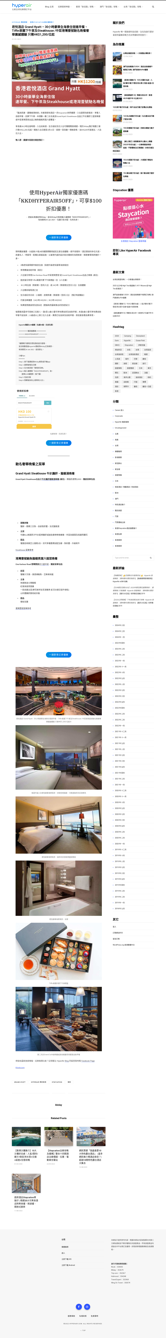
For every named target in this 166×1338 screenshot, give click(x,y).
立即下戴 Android (68, 1265)
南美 (116, 440)
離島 (135, 386)
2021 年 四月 (120, 773)
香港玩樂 (118, 534)
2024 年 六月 (120, 625)
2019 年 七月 (120, 867)
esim (117, 340)
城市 (127, 359)
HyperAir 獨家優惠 (38, 1082)
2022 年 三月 (120, 714)
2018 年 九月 (120, 909)
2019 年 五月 (120, 879)
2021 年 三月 (120, 779)
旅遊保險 (118, 368)
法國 (146, 373)
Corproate (119, 416)
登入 (114, 927)
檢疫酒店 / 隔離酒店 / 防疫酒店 (126, 487)
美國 (116, 382)
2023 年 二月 (120, 655)
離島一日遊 (147, 386)
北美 (116, 434)
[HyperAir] (25, 6)
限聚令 (126, 386)
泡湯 (116, 377)
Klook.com (20, 1067)
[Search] (153, 7)
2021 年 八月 (120, 749)
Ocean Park (140, 340)
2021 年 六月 (120, 761)
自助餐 (126, 382)
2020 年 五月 (120, 826)
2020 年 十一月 (120, 796)
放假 (125, 363)
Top (84, 1330)
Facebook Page (88, 1061)
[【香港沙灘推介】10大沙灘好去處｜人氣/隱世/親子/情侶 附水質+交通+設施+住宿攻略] (26, 1136)
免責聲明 (94, 1316)
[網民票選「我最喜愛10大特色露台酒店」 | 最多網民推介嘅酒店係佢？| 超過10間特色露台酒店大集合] (91, 1136)
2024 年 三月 (120, 631)
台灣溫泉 (147, 350)
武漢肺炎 (135, 373)
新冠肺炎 (118, 463)
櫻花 (116, 373)
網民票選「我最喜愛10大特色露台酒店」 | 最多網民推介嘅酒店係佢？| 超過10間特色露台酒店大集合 (91, 1156)
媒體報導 (118, 451)
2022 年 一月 (120, 726)
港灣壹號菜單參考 (23, 608)
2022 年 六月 (120, 696)
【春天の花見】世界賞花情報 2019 (132, 594)
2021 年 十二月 (120, 731)
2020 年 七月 (120, 814)
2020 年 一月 (120, 844)
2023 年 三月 (120, 649)
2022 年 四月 (120, 708)
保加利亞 (118, 350)
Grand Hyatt (20, 1082)
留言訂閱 (116, 939)
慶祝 (144, 359)
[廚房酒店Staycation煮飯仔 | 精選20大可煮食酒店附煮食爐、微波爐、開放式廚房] (26, 1183)
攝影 (116, 363)
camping (127, 336)
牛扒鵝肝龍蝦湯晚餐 (50, 479)
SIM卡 (117, 345)
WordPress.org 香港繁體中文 (124, 945)
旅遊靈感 (130, 368)
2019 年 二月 (120, 897)
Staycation (57, 1082)
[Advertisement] (59, 162)
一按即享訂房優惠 (58, 237)
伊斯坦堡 (141, 345)
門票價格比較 (120, 522)
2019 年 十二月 (120, 850)
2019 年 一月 (120, 903)
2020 (117, 336)
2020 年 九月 (120, 808)
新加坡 (134, 363)
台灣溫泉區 (119, 354)
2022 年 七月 (120, 690)
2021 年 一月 (120, 785)
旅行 (144, 363)
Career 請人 (119, 410)
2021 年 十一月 (120, 737)
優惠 (69, 1082)
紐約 (149, 377)
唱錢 (146, 354)
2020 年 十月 (120, 802)
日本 (140, 368)
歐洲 (125, 373)
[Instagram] (87, 1307)
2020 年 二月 (120, 838)
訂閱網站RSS (118, 933)
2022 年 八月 (120, 684)
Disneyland (140, 336)
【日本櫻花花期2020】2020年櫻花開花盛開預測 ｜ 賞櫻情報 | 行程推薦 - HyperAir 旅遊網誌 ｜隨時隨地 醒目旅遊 (133, 591)
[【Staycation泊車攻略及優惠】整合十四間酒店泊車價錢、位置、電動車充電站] (58, 1136)
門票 (116, 516)
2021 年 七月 (120, 755)
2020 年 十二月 (120, 790)
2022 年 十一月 (120, 667)
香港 (116, 391)
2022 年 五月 (120, 702)
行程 (135, 382)
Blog (67, 1061)
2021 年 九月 (120, 743)
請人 (63, 1253)
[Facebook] (79, 1307)
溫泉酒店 (139, 377)
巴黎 (135, 359)
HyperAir (127, 340)
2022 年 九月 (120, 678)
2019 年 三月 (120, 891)
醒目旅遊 (118, 510)
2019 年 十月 (120, 855)
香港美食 (118, 540)
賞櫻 (144, 382)
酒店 (116, 386)
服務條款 (71, 1316)
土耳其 (117, 359)
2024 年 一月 (120, 637)
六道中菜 (45, 564)
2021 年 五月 (120, 767)
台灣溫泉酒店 (134, 354)
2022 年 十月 (120, 672)
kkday (58, 1104)
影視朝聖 (118, 457)
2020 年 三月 (120, 832)
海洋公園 (127, 377)
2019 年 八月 (120, 861)
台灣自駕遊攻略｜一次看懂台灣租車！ (127, 279)
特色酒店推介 (120, 505)
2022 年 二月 (120, 720)
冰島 (128, 350)
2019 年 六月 (120, 873)
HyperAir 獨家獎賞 (19, 22)
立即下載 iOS (66, 1259)
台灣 (137, 350)
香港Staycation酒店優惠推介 (42, 22)
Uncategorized (120, 428)
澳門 (116, 499)
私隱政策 (83, 1316)
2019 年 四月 (120, 885)
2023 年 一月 (120, 661)
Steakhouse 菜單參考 (24, 550)
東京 (149, 368)
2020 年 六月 (120, 820)
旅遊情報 (118, 475)
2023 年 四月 (120, 643)
